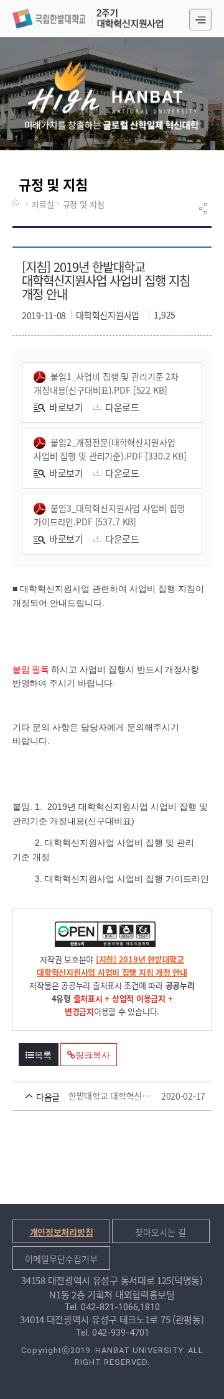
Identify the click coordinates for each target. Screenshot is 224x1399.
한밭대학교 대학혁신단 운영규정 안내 (94, 1096)
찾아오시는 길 (160, 1232)
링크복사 (92, 1055)
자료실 (43, 204)
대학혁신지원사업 (87, 19)
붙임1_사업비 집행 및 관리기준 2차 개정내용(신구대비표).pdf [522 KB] (106, 383)
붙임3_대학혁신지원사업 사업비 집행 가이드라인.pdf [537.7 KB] (109, 515)
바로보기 (66, 407)
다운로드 (122, 407)
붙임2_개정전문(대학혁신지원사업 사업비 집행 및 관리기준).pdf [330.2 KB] (110, 449)
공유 (204, 208)
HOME (17, 203)
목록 (43, 1055)
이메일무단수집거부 (61, 1258)
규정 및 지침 (84, 204)
